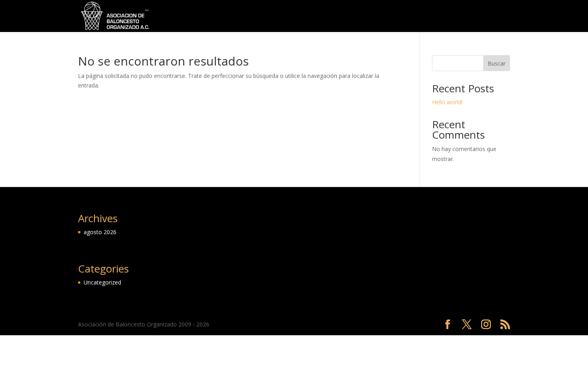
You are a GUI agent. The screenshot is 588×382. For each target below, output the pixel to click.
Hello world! (447, 102)
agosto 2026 (100, 232)
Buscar (497, 63)
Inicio (379, 16)
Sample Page (440, 16)
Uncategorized (489, 16)
